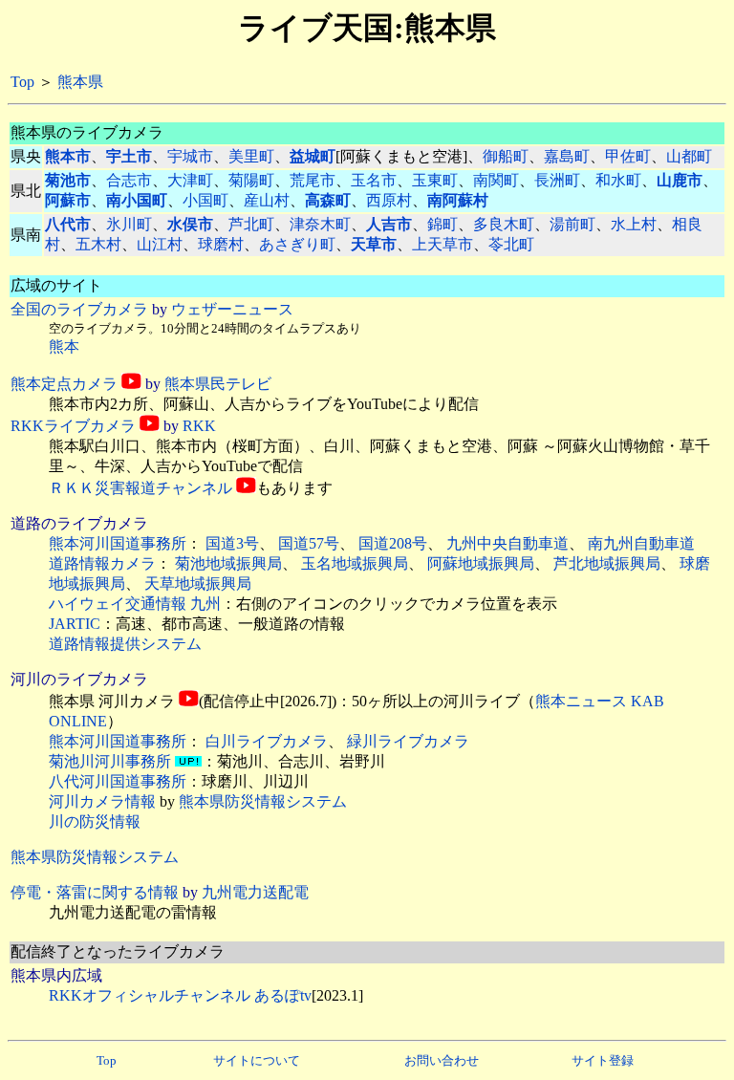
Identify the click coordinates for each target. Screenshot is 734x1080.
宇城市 (190, 156)
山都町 (689, 156)
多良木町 (503, 224)
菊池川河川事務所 (110, 761)
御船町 (506, 156)
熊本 (64, 346)
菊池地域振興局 (228, 563)
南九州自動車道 (641, 543)
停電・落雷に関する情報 (95, 892)
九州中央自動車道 (507, 543)
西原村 (389, 200)
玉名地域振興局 (354, 563)
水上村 (634, 224)
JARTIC (74, 624)
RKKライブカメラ (73, 426)
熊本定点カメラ (64, 384)
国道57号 (308, 543)
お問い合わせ (441, 1060)
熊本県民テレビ (217, 384)
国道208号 (392, 543)
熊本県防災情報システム (263, 801)
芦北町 (251, 224)
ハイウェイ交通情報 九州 (135, 603)
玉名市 (374, 180)
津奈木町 (320, 224)
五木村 (98, 244)
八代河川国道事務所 (117, 781)
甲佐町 (628, 156)
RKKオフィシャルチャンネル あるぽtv (180, 995)
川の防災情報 (94, 821)
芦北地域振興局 (606, 563)
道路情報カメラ (102, 563)
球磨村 (221, 244)
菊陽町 (251, 180)
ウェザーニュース (232, 309)
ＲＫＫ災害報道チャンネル (140, 488)
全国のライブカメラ (79, 309)
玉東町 (435, 180)
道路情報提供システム (125, 644)
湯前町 (572, 224)
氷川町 (129, 224)
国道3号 (232, 543)
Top (22, 82)
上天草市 (442, 244)
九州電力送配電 (255, 892)
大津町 (190, 180)
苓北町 (511, 244)
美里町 (251, 156)
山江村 (160, 244)
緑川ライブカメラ (408, 741)
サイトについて (256, 1060)
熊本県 (80, 82)
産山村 (267, 200)
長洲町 (557, 180)
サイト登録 (603, 1060)
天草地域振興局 (197, 583)
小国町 (205, 200)
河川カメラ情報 (102, 801)
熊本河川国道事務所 (117, 543)
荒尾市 (312, 180)
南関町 (496, 180)
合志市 (129, 180)
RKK (199, 426)
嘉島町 (567, 156)
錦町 (442, 224)
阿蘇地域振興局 (480, 563)
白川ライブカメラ (266, 741)
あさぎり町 (297, 244)
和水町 (618, 180)
